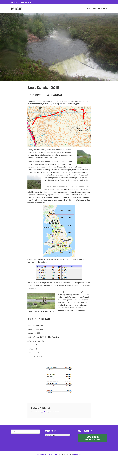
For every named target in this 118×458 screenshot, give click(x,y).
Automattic (77, 454)
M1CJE (16, 8)
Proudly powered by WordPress (47, 454)
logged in (43, 412)
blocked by (95, 438)
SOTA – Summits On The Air (96, 8)
